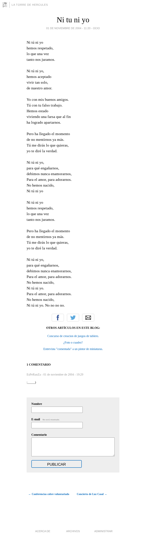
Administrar (103, 531)
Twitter (73, 317)
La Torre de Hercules (30, 4)
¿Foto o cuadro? (73, 342)
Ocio (96, 28)
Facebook (58, 317)
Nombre (36, 403)
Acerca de (42, 531)
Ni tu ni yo (73, 19)
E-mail (45, 419)
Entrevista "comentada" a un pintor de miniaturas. (73, 349)
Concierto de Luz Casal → (92, 494)
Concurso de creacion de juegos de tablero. (73, 336)
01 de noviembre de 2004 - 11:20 (68, 28)
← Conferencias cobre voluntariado (48, 494)
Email (88, 317)
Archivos (73, 531)
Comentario (39, 434)
